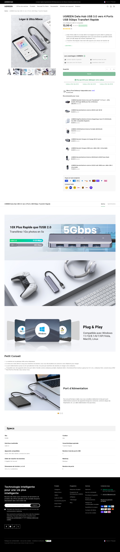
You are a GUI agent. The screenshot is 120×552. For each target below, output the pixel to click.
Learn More (68, 45)
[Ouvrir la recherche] (107, 6)
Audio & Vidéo (58, 498)
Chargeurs (57, 489)
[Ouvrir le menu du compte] (110, 6)
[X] (18, 526)
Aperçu (103, 204)
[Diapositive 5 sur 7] (38, 72)
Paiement (88, 489)
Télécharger (73, 499)
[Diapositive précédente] (6, 41)
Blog (71, 502)
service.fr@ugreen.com (109, 494)
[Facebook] (6, 526)
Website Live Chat (108, 489)
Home (6, 11)
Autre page (57, 506)
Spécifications (112, 204)
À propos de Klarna (90, 510)
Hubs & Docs (57, 492)
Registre (35, 505)
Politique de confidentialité (14, 517)
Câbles (56, 495)
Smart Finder (58, 503)
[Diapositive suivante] (55, 41)
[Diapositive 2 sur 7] (16, 72)
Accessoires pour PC (60, 500)
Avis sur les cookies (90, 513)
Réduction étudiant (75, 489)
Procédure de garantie (91, 495)
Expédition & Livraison (91, 507)
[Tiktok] (14, 526)
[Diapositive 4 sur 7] (31, 72)
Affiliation (72, 497)
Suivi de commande (90, 492)
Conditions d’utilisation (38, 541)
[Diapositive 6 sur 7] (45, 72)
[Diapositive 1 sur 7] (9, 72)
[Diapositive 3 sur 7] (23, 72)
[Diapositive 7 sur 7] (52, 72)
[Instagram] (10, 526)
